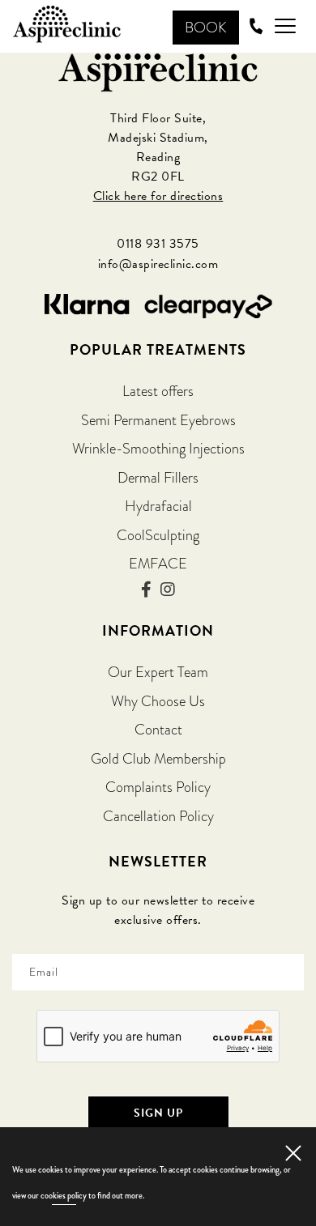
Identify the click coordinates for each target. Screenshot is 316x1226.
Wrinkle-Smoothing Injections (158, 448)
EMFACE (158, 563)
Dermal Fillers (158, 477)
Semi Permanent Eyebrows (158, 420)
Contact (158, 729)
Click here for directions (158, 196)
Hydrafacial (158, 506)
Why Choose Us (158, 701)
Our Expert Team (158, 672)
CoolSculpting (158, 535)
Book (206, 27)
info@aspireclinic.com (158, 264)
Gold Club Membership (158, 758)
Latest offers (158, 391)
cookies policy (64, 1196)
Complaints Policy (158, 787)
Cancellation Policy (158, 816)
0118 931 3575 (158, 243)
